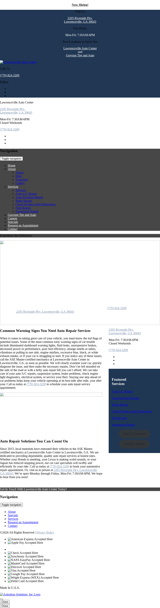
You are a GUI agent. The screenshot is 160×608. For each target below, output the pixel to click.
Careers (12, 218)
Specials (13, 222)
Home (11, 165)
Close (5, 601)
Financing (22, 179)
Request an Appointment (23, 225)
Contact (12, 229)
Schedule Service (134, 444)
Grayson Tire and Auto (80, 55)
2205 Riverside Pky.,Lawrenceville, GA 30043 (16, 110)
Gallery (20, 183)
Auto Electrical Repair (29, 197)
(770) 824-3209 (9, 75)
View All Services (134, 433)
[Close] (1, 599)
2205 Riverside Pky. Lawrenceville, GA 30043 (45, 311)
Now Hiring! (80, 4)
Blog (19, 176)
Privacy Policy (45, 532)
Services (13, 186)
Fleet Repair (23, 207)
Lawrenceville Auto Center (80, 48)
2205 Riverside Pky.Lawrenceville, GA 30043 (80, 19)
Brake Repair (24, 200)
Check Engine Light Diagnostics (36, 204)
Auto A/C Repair (26, 193)
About (12, 169)
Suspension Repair (27, 211)
